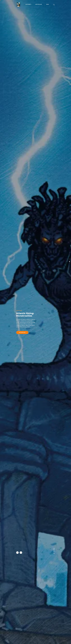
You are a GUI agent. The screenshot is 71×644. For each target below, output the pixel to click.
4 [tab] (69, 263)
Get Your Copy (22, 330)
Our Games (28, 4)
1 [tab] (69, 258)
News (47, 4)
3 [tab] (69, 261)
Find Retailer (38, 4)
